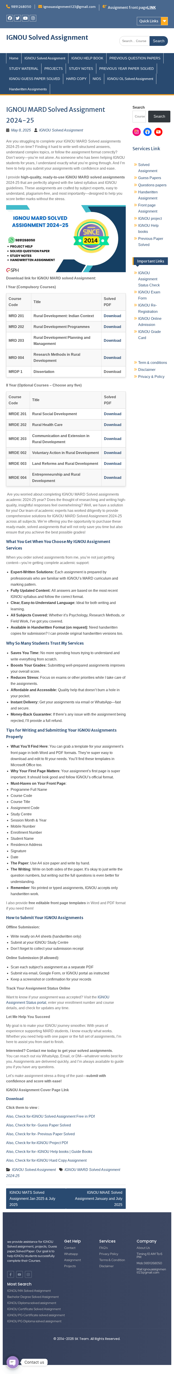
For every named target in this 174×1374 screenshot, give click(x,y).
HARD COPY (76, 79)
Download (15, 1099)
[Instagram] (33, 18)
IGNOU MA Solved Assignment (29, 1291)
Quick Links (148, 21)
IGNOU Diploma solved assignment (31, 1303)
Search (139, 107)
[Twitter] (17, 18)
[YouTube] (158, 132)
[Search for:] (143, 41)
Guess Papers (149, 178)
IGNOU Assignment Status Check (149, 279)
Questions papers (152, 185)
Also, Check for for (21, 1152)
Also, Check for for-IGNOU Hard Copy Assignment (46, 1160)
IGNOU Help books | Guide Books (65, 1152)
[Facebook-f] (10, 1274)
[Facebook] (10, 18)
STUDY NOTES (81, 68)
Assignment (72, 1260)
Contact (69, 1248)
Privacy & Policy (151, 377)
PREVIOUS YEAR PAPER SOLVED (126, 68)
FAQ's (103, 1248)
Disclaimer (146, 370)
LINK (151, 7)
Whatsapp (71, 1254)
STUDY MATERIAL (23, 68)
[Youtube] (25, 18)
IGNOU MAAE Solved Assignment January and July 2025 (98, 1199)
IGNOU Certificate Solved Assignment (34, 1309)
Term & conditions (152, 363)
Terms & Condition (112, 1260)
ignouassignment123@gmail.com (69, 7)
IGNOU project (150, 218)
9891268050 (21, 7)
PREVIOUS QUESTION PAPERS (134, 58)
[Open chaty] (13, 1362)
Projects (70, 1266)
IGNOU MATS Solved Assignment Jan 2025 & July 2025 (32, 1199)
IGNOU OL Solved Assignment (130, 79)
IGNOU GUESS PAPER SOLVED (34, 79)
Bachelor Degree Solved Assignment (33, 1297)
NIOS (97, 79)
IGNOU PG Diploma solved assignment (34, 1321)
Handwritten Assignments (28, 89)
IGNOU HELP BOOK (87, 58)
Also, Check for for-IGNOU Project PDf (37, 1143)
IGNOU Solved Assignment (47, 37)
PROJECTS (53, 68)
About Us (143, 1248)
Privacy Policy (108, 1254)
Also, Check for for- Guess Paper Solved (38, 1125)
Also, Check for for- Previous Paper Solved (40, 1134)
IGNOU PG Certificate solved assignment (36, 1315)
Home (13, 58)
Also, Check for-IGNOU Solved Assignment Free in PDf (50, 1116)
